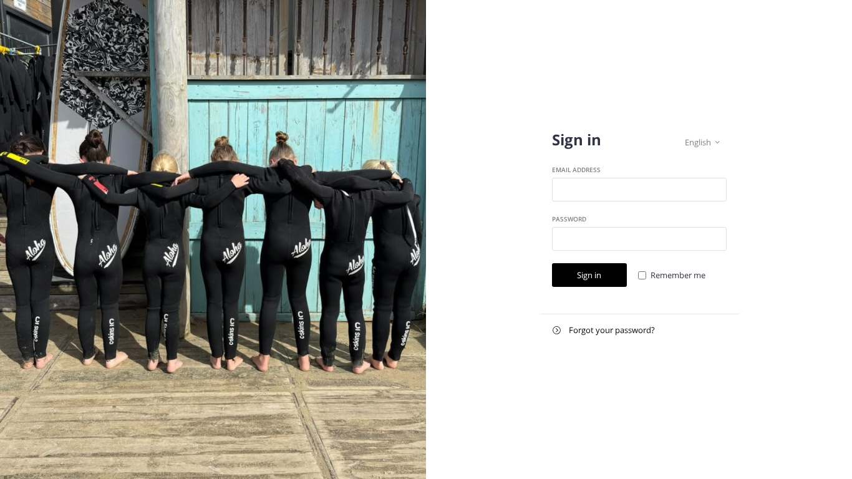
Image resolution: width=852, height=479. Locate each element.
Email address (576, 169)
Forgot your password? (604, 330)
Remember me (678, 275)
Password (569, 219)
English (702, 142)
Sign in (589, 275)
